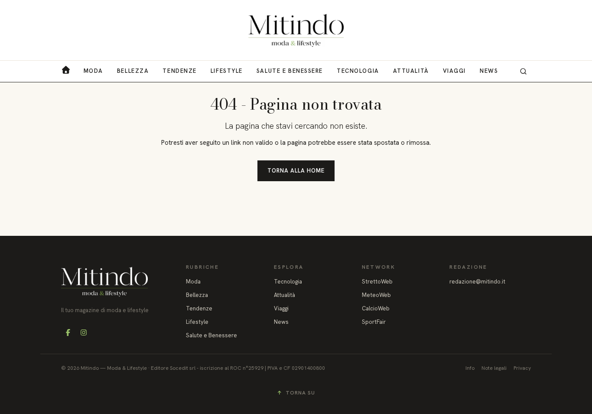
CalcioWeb (376, 308)
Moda (93, 71)
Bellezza (133, 71)
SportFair (374, 322)
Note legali (494, 368)
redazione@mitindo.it (477, 281)
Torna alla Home (296, 170)
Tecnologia (358, 71)
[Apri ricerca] (523, 71)
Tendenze (179, 71)
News (489, 71)
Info (470, 368)
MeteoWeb (376, 295)
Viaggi (454, 71)
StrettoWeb (377, 281)
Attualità (411, 71)
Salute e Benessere (290, 71)
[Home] (296, 30)
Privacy (522, 368)
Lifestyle (227, 71)
